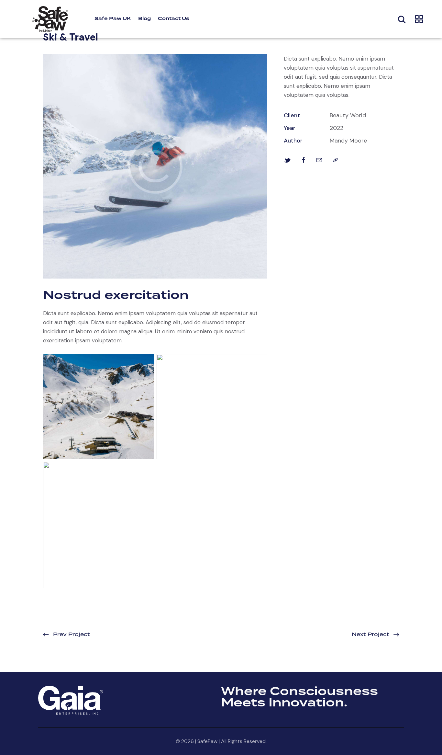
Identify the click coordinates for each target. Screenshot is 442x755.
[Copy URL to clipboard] (335, 160)
